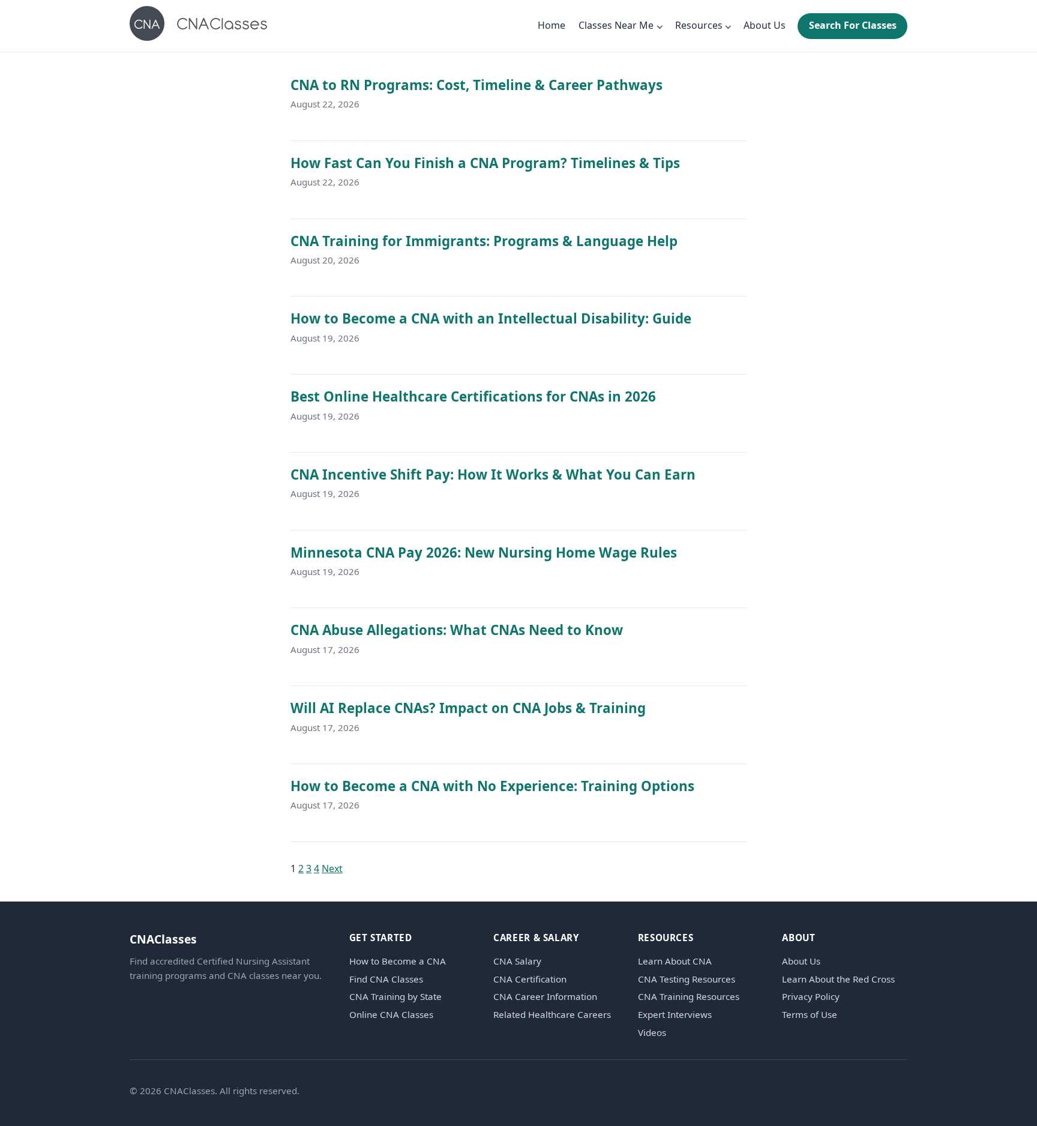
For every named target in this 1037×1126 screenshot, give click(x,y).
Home (551, 25)
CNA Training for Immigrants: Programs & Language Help (484, 241)
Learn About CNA (675, 961)
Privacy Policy (811, 996)
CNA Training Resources (688, 996)
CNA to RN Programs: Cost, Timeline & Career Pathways (476, 85)
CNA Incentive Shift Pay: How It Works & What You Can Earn (493, 474)
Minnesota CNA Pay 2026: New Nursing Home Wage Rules (483, 552)
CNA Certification (530, 979)
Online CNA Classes (391, 1014)
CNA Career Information (545, 996)
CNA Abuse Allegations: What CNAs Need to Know (456, 630)
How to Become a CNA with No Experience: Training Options (492, 786)
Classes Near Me (616, 25)
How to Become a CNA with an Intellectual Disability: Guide (490, 318)
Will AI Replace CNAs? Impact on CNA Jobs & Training (468, 708)
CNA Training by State (395, 996)
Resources (699, 25)
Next (332, 868)
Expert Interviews (675, 1014)
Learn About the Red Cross (838, 979)
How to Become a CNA (397, 961)
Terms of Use (809, 1014)
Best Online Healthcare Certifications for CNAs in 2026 (473, 396)
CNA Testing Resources (686, 979)
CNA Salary (517, 961)
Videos (652, 1032)
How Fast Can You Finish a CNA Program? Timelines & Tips (485, 163)
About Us (765, 25)
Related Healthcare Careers (552, 1014)
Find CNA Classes (386, 979)
